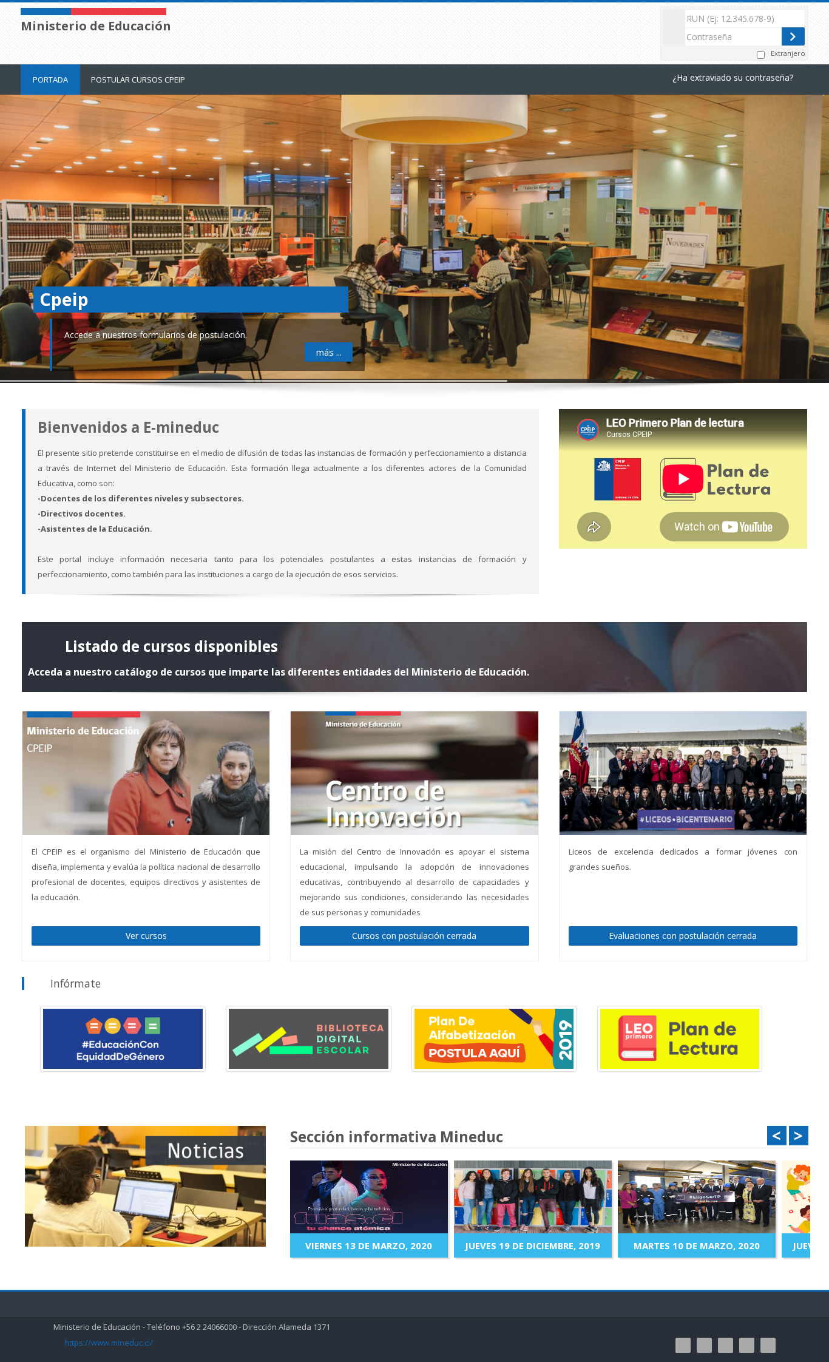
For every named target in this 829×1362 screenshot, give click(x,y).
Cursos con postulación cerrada (414, 935)
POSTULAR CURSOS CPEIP (138, 79)
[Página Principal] (93, 10)
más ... (329, 352)
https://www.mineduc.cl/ (108, 1342)
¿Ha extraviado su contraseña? (732, 77)
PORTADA (50, 79)
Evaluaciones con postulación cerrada (683, 935)
